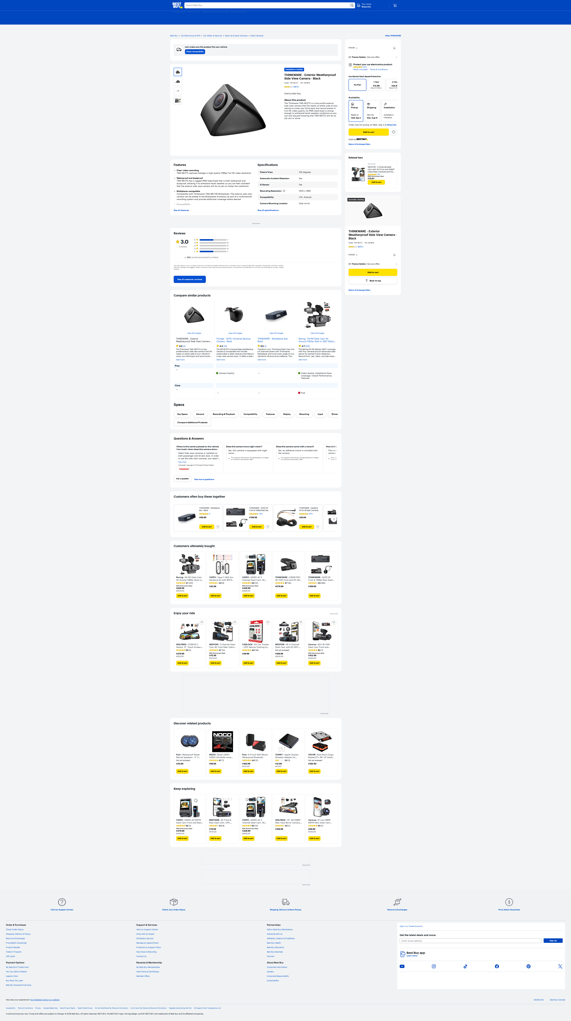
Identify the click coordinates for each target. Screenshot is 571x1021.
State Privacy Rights (67, 1008)
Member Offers (143, 976)
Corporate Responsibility (278, 976)
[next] (393, 85)
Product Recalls (13, 947)
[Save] (393, 132)
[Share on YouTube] (402, 966)
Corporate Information (277, 967)
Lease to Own (12, 976)
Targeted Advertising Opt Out (180, 1008)
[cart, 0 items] (395, 5)
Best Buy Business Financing (18, 985)
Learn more (412, 956)
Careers (270, 971)
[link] (190, 279)
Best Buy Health (274, 943)
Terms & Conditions (379, 69)
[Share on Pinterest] (528, 966)
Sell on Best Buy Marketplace (279, 929)
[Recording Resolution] (284, 191)
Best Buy (174, 35)
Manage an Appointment (147, 943)
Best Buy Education (275, 947)
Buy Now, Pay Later (14, 980)
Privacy (38, 1008)
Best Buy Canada (557, 1000)
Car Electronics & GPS (190, 35)
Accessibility (10, 1008)
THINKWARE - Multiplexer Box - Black (273, 340)
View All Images (194, 333)
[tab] (182, 414)
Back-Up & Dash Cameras (236, 35)
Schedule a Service (144, 938)
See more (180, 360)
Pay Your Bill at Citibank (16, 971)
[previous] (352, 85)
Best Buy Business (275, 952)
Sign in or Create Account (411, 926)
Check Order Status (14, 929)
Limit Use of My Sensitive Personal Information (149, 1008)
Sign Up (553, 940)
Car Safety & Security (212, 35)
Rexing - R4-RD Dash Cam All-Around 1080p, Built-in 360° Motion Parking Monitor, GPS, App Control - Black (317, 340)
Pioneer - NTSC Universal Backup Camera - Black (233, 340)
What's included (360, 69)
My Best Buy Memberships (148, 967)
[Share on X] (560, 966)
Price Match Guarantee (16, 943)
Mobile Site (539, 1000)
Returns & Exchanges (15, 938)
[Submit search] (352, 5)
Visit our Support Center (147, 929)
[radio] (356, 111)
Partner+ (271, 956)
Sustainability (273, 980)
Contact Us (141, 956)
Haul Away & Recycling (146, 952)
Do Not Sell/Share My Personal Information (111, 1008)
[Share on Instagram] (433, 966)
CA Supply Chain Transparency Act (207, 1008)
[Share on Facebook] (497, 966)
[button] (394, 48)
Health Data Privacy (85, 1008)
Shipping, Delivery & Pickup (18, 934)
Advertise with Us (274, 934)
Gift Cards (10, 956)
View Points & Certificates (147, 971)
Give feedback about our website (44, 1000)
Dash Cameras (257, 35)
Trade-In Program (14, 952)
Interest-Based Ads (50, 1008)
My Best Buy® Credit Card (17, 967)
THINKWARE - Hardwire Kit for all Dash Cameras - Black (309, 510)
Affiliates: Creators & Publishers (281, 938)
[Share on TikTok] (465, 966)
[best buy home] (177, 5)
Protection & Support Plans (148, 947)
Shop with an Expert (145, 934)
